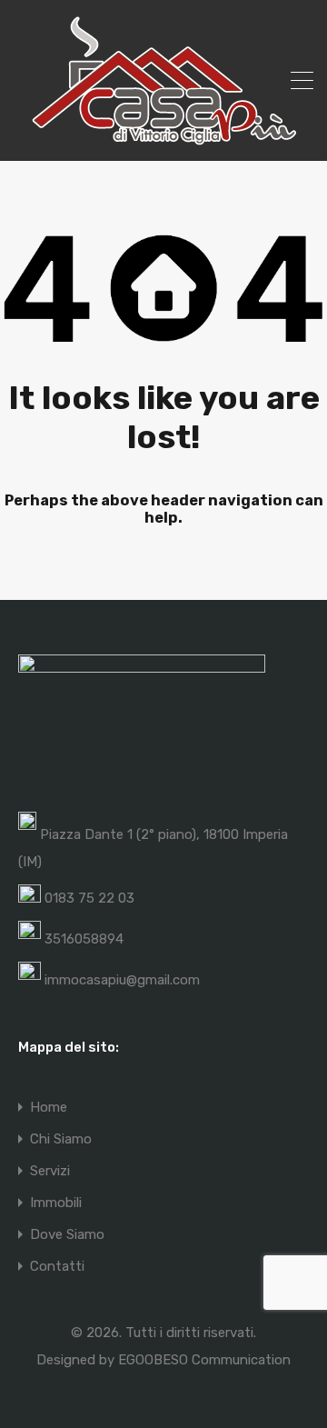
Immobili (56, 1203)
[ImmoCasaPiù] (163, 139)
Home (48, 1107)
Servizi (50, 1171)
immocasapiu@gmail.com (122, 980)
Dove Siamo (67, 1235)
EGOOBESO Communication (204, 1360)
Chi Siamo (61, 1139)
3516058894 (84, 939)
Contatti (57, 1266)
